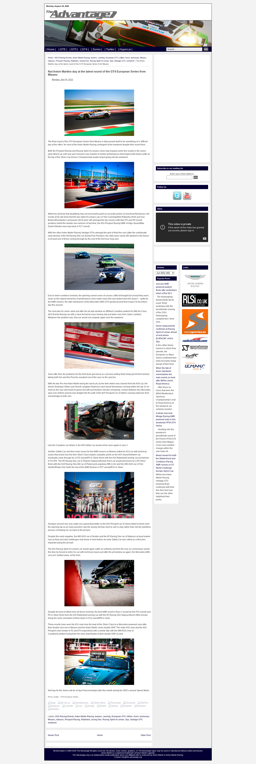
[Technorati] (114, 703)
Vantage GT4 (119, 61)
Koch (127, 58)
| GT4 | (84, 49)
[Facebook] (129, 703)
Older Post (146, 735)
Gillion (121, 58)
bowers (94, 58)
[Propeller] (126, 706)
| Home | (51, 49)
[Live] (79, 706)
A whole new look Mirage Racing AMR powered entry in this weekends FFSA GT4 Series (166, 419)
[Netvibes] (53, 709)
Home (50, 58)
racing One (84, 61)
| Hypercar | (125, 49)
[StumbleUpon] (80, 703)
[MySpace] (54, 706)
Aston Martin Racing (81, 58)
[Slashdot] (140, 706)
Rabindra (74, 61)
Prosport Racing (63, 61)
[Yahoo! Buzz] (98, 703)
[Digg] (51, 703)
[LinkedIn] (67, 706)
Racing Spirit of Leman (99, 61)
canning (101, 58)
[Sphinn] (113, 706)
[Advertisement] (182, 108)
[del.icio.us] (64, 703)
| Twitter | (110, 49)
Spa (111, 61)
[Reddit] (101, 706)
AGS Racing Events (63, 58)
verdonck (130, 61)
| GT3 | (74, 49)
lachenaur (135, 58)
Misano (143, 58)
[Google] (90, 706)
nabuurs (51, 61)
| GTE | (63, 49)
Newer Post (53, 735)
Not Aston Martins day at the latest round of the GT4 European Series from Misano (97, 73)
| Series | (96, 49)
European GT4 (112, 58)
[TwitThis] (143, 703)
